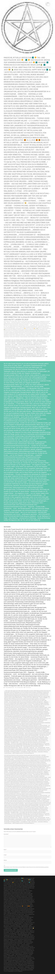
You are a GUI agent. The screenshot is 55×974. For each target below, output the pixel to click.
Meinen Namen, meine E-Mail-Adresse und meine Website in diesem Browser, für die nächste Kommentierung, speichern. (26, 867)
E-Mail (5, 854)
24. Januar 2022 (20, 687)
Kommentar (6, 834)
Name (5, 849)
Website (5, 860)
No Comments (28, 687)
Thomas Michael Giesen (9, 687)
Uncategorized (7, 526)
